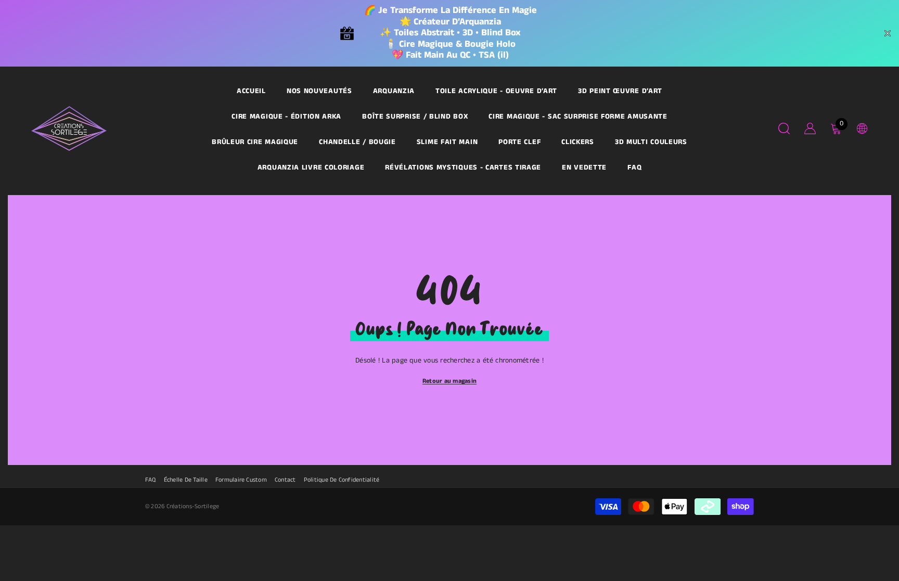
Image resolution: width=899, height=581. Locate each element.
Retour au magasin (449, 381)
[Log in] (810, 128)
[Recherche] (784, 128)
